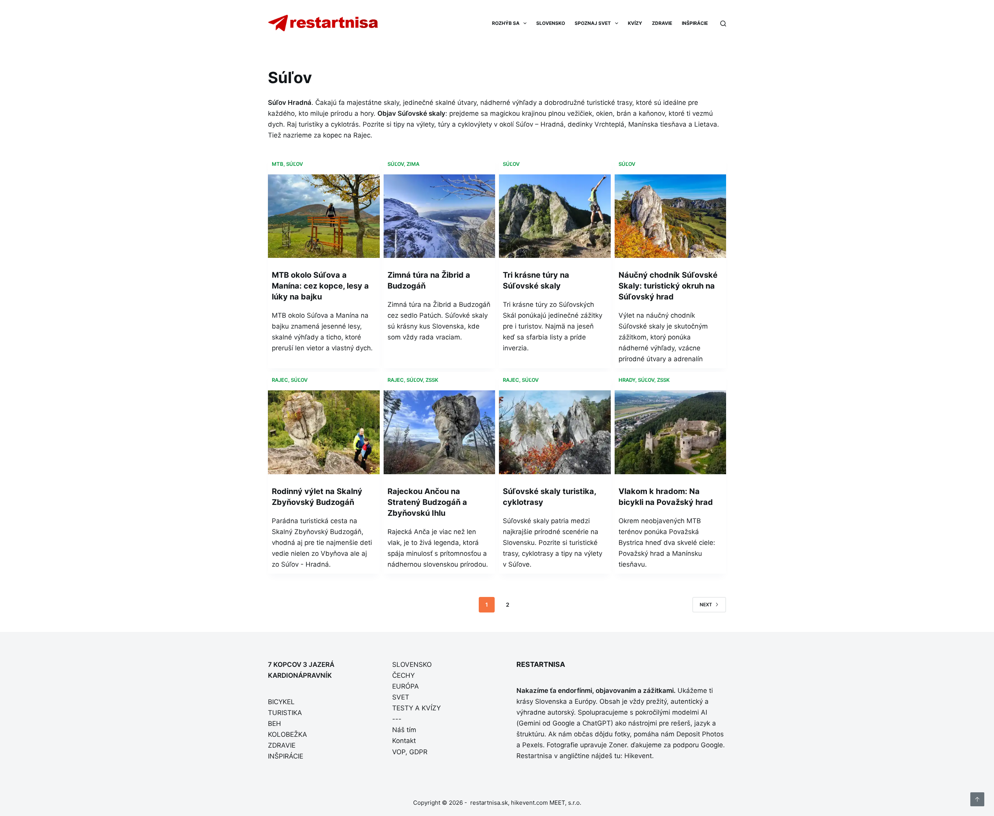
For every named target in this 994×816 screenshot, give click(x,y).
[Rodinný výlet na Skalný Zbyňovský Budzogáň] (324, 432)
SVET (400, 697)
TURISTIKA (285, 713)
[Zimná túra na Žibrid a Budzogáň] (439, 216)
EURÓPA (405, 686)
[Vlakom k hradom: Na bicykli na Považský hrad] (670, 432)
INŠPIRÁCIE (695, 23)
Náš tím (404, 730)
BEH (274, 723)
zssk (432, 380)
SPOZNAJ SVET (593, 23)
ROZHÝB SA (506, 23)
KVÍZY (635, 23)
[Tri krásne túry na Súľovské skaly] (555, 216)
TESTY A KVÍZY (416, 708)
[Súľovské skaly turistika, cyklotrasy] (555, 432)
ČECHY (403, 675)
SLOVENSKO (550, 23)
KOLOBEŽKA (287, 734)
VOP (398, 752)
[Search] (723, 23)
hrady (627, 380)
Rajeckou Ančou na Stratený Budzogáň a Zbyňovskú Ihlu (427, 502)
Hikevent (638, 756)
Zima (413, 164)
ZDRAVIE (662, 23)
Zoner (618, 745)
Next (706, 604)
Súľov (294, 164)
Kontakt (404, 741)
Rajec (280, 380)
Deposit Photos (700, 734)
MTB (277, 164)
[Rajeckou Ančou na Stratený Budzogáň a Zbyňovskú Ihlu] (439, 432)
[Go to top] (977, 799)
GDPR (418, 752)
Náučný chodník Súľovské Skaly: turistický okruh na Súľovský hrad (668, 285)
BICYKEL (281, 702)
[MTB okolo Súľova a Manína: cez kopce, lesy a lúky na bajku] (324, 216)
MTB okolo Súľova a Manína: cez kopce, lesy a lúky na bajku (320, 285)
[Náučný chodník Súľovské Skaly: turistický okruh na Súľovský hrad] (670, 216)
